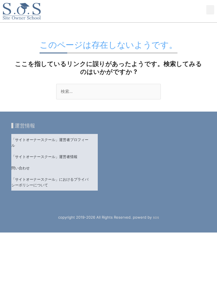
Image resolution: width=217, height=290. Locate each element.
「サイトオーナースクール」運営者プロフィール (49, 142)
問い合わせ (20, 168)
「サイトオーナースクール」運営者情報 (44, 156)
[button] (210, 9)
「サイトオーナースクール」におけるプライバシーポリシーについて (49, 182)
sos (156, 217)
